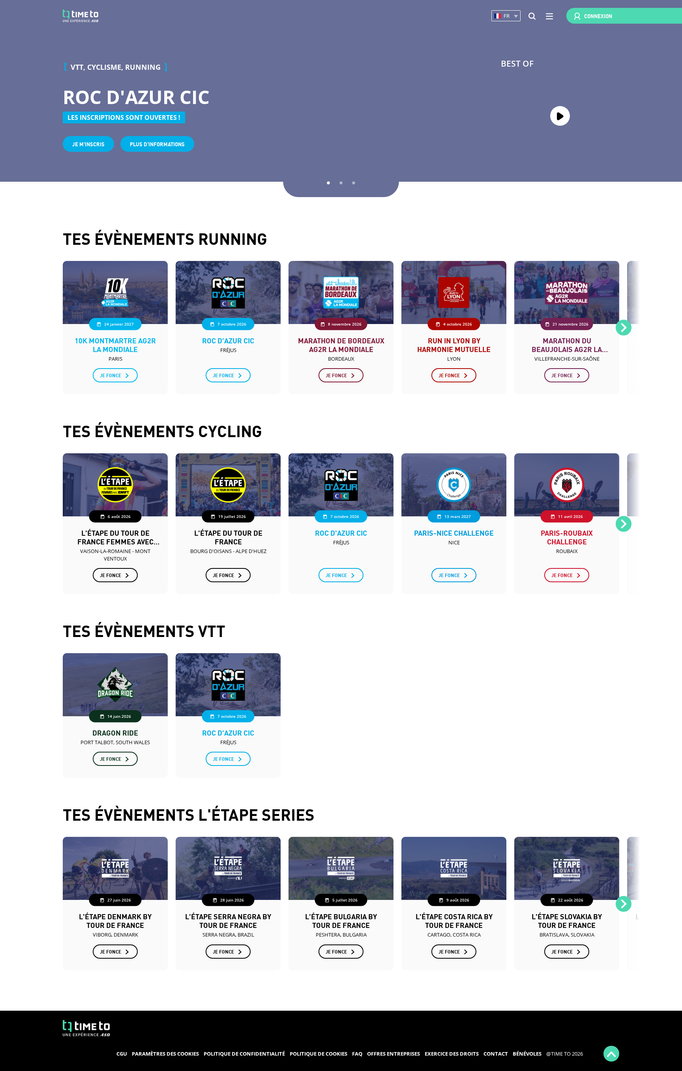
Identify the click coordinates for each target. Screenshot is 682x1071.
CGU (121, 1053)
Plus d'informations (157, 143)
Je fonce (110, 375)
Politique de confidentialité (244, 1053)
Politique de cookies (318, 1053)
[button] (506, 16)
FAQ (357, 1053)
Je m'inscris (88, 143)
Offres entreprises (393, 1053)
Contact (495, 1053)
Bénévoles (527, 1053)
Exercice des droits (452, 1053)
